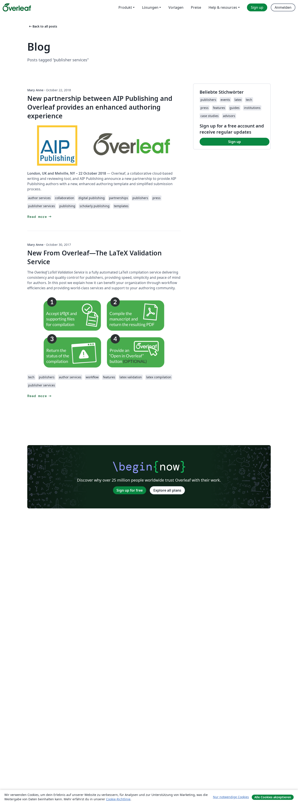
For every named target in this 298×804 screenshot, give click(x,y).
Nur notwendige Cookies (231, 797)
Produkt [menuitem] (125, 7)
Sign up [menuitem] (257, 7)
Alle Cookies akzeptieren (272, 797)
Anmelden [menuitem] (283, 7)
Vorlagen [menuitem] (175, 7)
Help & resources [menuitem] (223, 7)
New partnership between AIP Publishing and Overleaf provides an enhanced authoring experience (99, 107)
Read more (39, 216)
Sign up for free (129, 490)
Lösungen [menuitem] (150, 7)
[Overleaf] (17, 7)
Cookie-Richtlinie (118, 799)
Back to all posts (42, 26)
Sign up (234, 141)
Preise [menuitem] (196, 7)
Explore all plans (167, 490)
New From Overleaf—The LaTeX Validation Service (94, 257)
